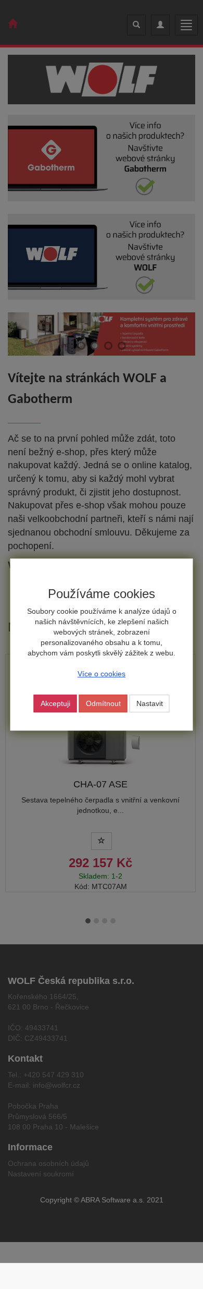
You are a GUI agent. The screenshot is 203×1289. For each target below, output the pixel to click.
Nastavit (149, 703)
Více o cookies (101, 674)
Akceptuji (55, 703)
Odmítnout (103, 703)
